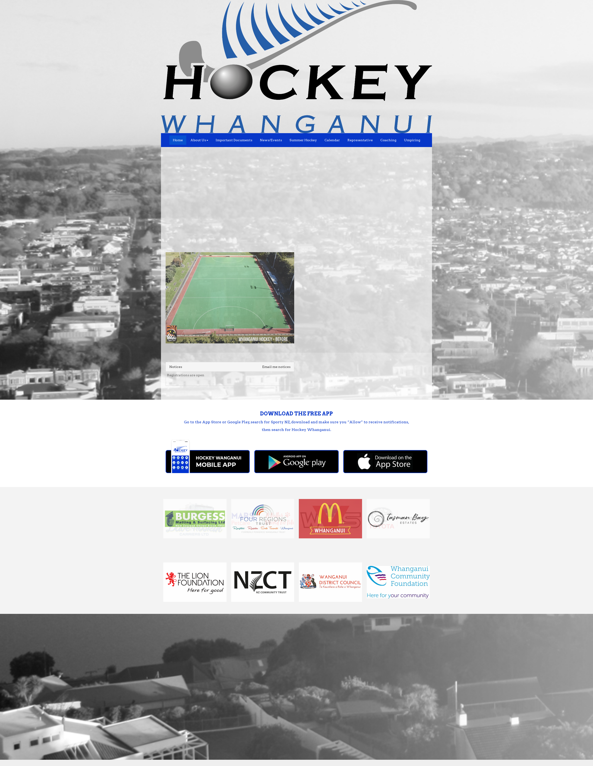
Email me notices (276, 367)
